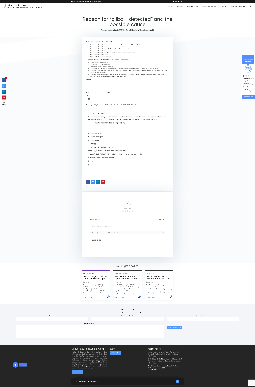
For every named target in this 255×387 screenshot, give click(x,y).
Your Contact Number (127, 316)
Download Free (248, 97)
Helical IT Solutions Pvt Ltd (90, 381)
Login (163, 220)
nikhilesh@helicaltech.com (80, 1)
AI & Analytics (192, 6)
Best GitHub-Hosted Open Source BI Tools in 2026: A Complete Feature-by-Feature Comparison (165, 360)
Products (169, 6)
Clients (234, 6)
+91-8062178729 (96, 1)
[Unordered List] (106, 233)
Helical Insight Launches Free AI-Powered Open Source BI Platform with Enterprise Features (95, 279)
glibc (87, 186)
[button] (250, 6)
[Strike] (100, 233)
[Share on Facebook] (88, 183)
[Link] (114, 233)
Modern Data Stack (209, 6)
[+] (120, 232)
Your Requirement (89, 323)
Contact (242, 6)
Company (223, 6)
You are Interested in (203, 316)
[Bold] (92, 233)
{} (117, 232)
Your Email (52, 316)
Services (180, 6)
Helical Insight (88, 274)
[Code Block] (111, 233)
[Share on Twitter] (93, 183)
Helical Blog (115, 353)
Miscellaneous (145, 30)
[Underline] (97, 233)
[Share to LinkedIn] (98, 183)
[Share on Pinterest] (103, 183)
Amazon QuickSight (122, 274)
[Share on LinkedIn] (4, 93)
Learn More (77, 372)
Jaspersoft (150, 274)
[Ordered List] (103, 233)
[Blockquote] (109, 233)
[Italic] (95, 233)
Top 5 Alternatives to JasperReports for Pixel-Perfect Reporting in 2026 (158, 278)
